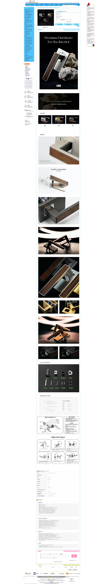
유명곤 (58, 583)
